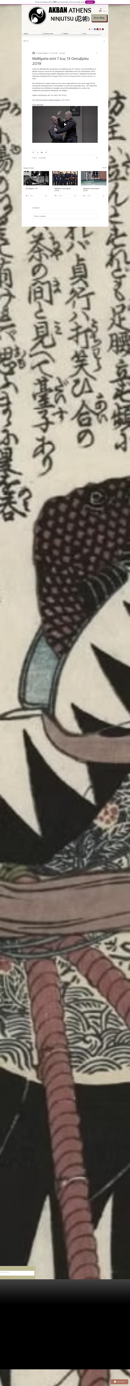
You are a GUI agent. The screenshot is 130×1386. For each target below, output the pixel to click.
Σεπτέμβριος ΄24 (31, 188)
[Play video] (65, 124)
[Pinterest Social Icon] (89, 29)
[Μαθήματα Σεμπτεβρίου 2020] (65, 178)
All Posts (26, 41)
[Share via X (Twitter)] (37, 152)
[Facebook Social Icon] (95, 29)
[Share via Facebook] (33, 152)
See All (104, 167)
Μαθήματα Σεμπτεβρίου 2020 (62, 189)
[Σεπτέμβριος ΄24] (36, 178)
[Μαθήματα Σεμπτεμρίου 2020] (93, 178)
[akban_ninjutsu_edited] (97, 29)
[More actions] (97, 53)
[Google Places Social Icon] (92, 29)
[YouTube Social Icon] (100, 29)
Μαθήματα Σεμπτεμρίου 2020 (91, 189)
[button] (104, 41)
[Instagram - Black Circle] (103, 29)
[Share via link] (46, 152)
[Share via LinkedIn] (42, 152)
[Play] (101, 8)
